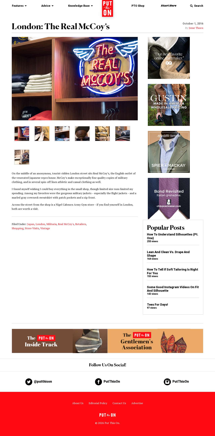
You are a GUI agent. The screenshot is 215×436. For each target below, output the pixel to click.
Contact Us (119, 403)
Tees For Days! (157, 304)
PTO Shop (138, 5)
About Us (77, 403)
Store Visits (32, 228)
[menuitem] (18, 6)
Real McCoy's (66, 224)
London (40, 224)
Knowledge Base (79, 5)
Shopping (18, 228)
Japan (30, 224)
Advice (45, 5)
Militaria (51, 224)
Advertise (137, 403)
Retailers (80, 224)
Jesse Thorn (196, 28)
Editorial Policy (98, 403)
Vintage (45, 228)
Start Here (168, 6)
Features (18, 5)
